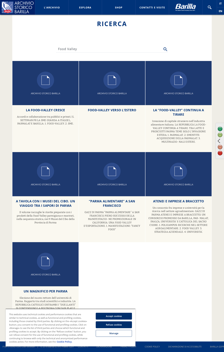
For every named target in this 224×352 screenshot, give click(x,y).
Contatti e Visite (152, 7)
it (221, 4)
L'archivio (52, 7)
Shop (118, 7)
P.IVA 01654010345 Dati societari (19, 346)
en (221, 12)
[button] (209, 7)
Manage (113, 333)
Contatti (83, 346)
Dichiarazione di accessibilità (185, 346)
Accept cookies (114, 316)
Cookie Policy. (64, 341)
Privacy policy (128, 346)
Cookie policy (152, 346)
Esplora (85, 7)
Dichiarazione (104, 346)
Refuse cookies (114, 324)
